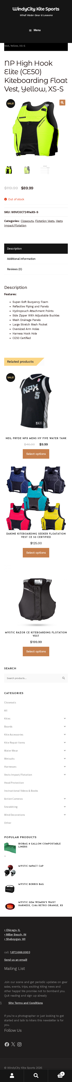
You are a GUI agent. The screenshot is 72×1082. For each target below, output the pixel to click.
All (6, 710)
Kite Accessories (13, 734)
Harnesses (10, 766)
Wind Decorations (14, 814)
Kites (7, 718)
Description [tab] (14, 248)
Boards (8, 726)
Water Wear (11, 750)
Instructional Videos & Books (21, 790)
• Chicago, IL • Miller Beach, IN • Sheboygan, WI (15, 934)
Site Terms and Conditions (25, 1003)
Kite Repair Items (14, 742)
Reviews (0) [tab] (14, 269)
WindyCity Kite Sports (35, 9)
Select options (36, 453)
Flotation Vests (44, 221)
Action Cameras (13, 798)
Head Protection (14, 782)
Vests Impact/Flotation (18, 774)
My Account (12, 1075)
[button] (62, 102)
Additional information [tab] (21, 258)
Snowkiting (11, 806)
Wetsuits (9, 758)
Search (36, 1075)
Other (7, 822)
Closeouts (27, 221)
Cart (55, 1072)
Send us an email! (15, 959)
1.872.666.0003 (20, 952)
